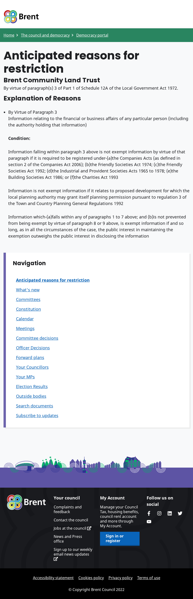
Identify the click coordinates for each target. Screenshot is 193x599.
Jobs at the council (70, 528)
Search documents (34, 406)
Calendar (25, 319)
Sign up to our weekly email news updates (73, 552)
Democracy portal (92, 35)
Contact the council (71, 520)
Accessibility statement (53, 577)
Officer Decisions (33, 348)
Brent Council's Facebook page (149, 513)
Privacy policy (121, 577)
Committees (28, 299)
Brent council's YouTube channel (149, 521)
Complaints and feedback (68, 509)
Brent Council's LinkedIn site (169, 513)
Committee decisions (37, 338)
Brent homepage (26, 502)
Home (9, 35)
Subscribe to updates (37, 415)
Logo (21, 17)
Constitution (28, 309)
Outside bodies (31, 396)
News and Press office (68, 539)
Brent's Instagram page (159, 513)
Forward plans (30, 357)
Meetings (25, 328)
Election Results (32, 386)
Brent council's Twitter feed (180, 513)
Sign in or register (115, 538)
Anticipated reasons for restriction (53, 280)
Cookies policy (91, 577)
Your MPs (25, 377)
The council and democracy (45, 35)
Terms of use (148, 577)
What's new (28, 290)
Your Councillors (32, 367)
